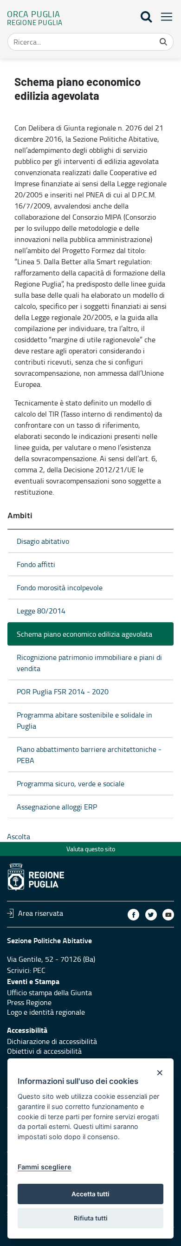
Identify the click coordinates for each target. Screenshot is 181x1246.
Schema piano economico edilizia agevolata (84, 634)
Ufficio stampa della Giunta (49, 992)
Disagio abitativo (43, 541)
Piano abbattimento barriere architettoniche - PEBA (89, 754)
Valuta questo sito (90, 848)
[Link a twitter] (151, 914)
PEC (39, 970)
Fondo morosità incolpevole (60, 587)
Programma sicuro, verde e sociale (70, 783)
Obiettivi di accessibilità (44, 1051)
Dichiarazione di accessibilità (52, 1041)
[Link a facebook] (133, 914)
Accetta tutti (90, 1194)
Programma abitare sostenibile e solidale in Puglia (84, 720)
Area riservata (40, 913)
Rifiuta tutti (91, 1218)
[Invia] (163, 41)
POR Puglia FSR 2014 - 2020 (63, 691)
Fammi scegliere (44, 1167)
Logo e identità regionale (46, 1012)
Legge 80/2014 (41, 611)
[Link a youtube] (168, 914)
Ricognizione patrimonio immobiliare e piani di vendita (89, 662)
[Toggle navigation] (164, 16)
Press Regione (29, 1002)
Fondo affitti (36, 564)
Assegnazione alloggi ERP (57, 807)
